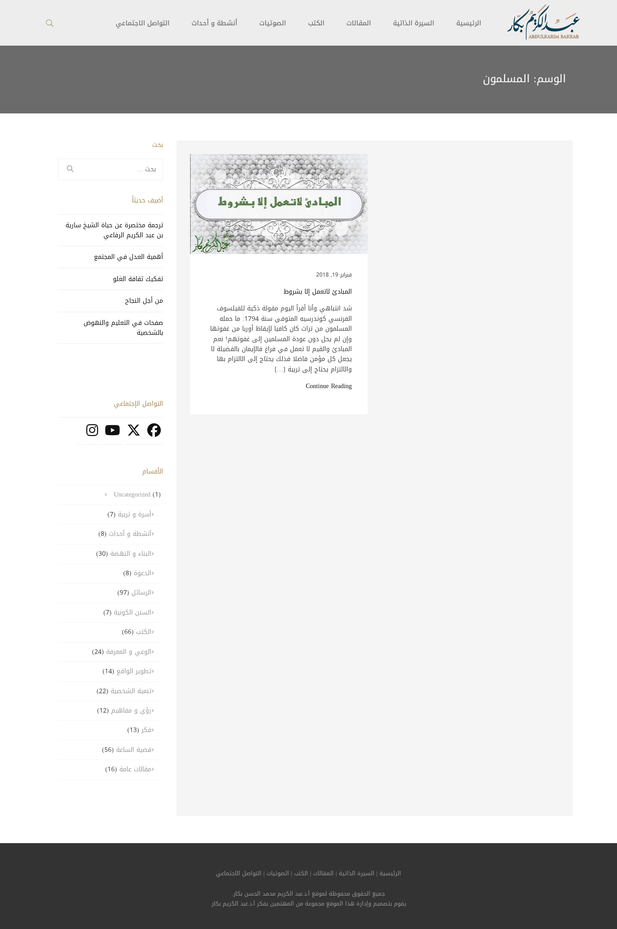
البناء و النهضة (130, 554)
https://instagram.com (92, 435)
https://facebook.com (154, 435)
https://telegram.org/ (79, 435)
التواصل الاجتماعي (239, 873)
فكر (146, 730)
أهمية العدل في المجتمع (128, 257)
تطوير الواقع (134, 671)
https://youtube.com (112, 435)
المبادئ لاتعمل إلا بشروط (318, 292)
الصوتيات (272, 23)
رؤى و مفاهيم (131, 710)
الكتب (316, 23)
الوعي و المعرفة (128, 652)
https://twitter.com (134, 435)
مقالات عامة (135, 769)
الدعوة (142, 573)
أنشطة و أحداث (214, 23)
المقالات (358, 23)
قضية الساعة (133, 750)
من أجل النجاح (144, 301)
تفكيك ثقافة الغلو (138, 279)
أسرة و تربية (134, 514)
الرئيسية (468, 23)
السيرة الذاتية (413, 23)
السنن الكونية (132, 612)
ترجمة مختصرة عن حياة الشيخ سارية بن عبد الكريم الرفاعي (114, 230)
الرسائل (141, 592)
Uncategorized (132, 494)
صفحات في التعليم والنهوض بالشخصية (123, 328)
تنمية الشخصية (131, 691)
